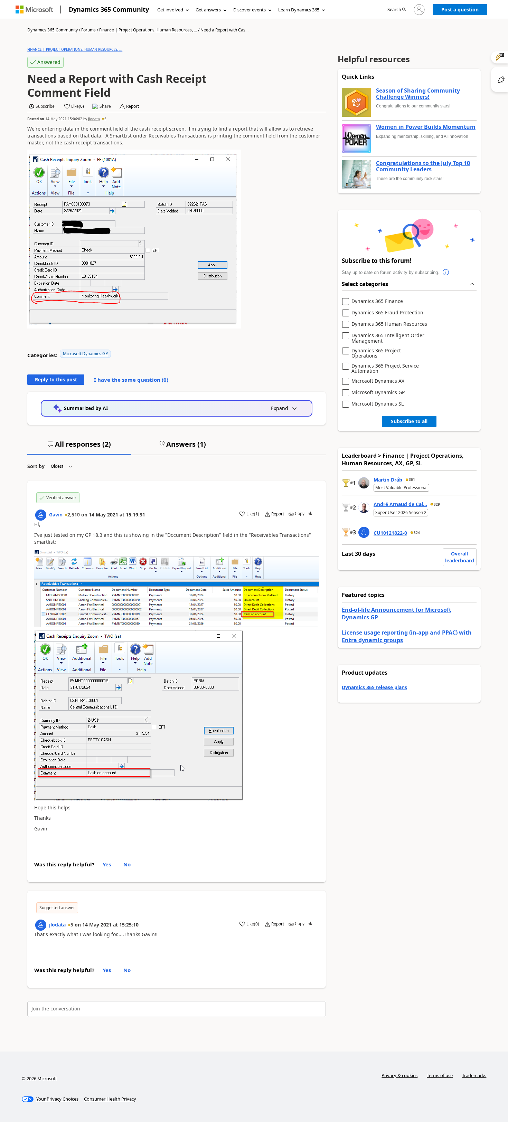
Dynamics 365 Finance (377, 301)
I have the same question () (131, 379)
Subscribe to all (409, 421)
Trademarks (474, 1075)
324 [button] (417, 532)
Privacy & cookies (399, 1075)
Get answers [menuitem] (208, 10)
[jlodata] (40, 925)
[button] (396, 10)
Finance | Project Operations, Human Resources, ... (148, 30)
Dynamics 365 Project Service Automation (385, 368)
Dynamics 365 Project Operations (376, 353)
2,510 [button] (73, 514)
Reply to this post (56, 379)
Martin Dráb (388, 479)
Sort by (36, 466)
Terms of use (440, 1075)
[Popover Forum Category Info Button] (446, 272)
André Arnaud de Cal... (400, 504)
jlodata (94, 118)
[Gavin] (40, 515)
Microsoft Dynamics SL (377, 404)
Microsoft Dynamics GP (85, 353)
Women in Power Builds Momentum (426, 127)
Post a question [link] (460, 9)
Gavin (56, 514)
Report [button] (132, 106)
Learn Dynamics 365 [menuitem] (298, 10)
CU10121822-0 (390, 533)
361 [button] (412, 479)
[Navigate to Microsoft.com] (34, 9)
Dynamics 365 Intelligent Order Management (387, 338)
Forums (88, 30)
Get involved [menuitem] (170, 10)
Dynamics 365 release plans (374, 687)
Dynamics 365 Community (109, 9)
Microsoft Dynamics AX (377, 381)
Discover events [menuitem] (249, 10)
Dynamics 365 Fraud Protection (387, 313)
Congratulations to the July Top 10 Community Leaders (423, 166)
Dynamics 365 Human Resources (389, 324)
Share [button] (105, 106)
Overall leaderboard (459, 557)
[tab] (79, 447)
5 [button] (105, 118)
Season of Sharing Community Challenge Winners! (418, 94)
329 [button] (437, 504)
